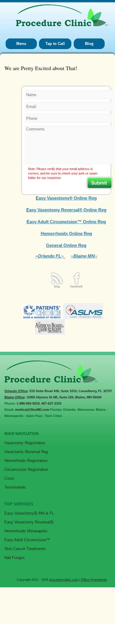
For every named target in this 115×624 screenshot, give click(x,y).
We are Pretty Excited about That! (40, 68)
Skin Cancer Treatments (25, 549)
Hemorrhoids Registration (25, 460)
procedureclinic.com (63, 579)
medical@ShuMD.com (32, 409)
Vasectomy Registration (24, 443)
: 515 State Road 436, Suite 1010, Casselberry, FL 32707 (58, 391)
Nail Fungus (14, 557)
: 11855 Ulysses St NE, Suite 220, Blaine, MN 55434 (52, 397)
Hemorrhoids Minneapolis (25, 531)
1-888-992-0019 (28, 403)
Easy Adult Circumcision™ (27, 540)
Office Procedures (94, 579)
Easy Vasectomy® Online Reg (66, 198)
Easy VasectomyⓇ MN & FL (29, 513)
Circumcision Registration (26, 469)
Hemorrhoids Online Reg (66, 233)
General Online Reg (66, 245)
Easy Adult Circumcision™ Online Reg (66, 221)
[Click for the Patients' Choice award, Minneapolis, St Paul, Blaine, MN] (42, 317)
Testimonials (15, 487)
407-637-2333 (51, 403)
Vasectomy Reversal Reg (26, 452)
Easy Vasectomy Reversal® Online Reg (66, 209)
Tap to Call (55, 43)
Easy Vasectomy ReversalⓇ (29, 522)
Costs (9, 478)
